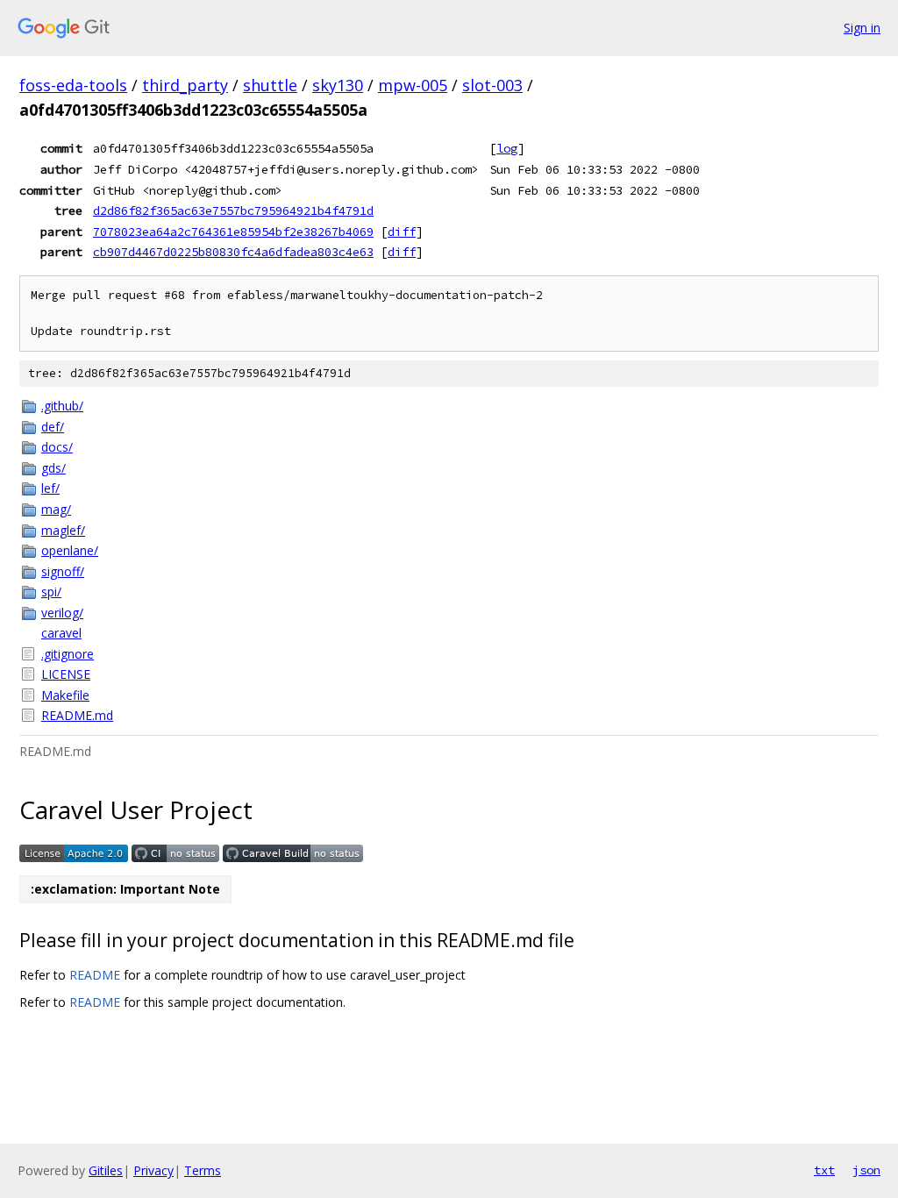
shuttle (270, 85)
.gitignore (67, 653)
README (94, 974)
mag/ (56, 509)
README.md (77, 715)
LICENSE (65, 674)
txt (824, 1170)
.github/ (62, 405)
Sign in (862, 27)
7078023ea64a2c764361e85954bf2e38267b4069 (233, 231)
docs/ (57, 447)
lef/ (50, 488)
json (866, 1170)
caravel (61, 632)
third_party (185, 85)
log (506, 148)
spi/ (51, 591)
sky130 (337, 85)
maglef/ (63, 530)
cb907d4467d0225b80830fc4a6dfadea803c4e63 (233, 252)
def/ (52, 426)
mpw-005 (412, 85)
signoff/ (62, 571)
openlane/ (69, 550)
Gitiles (106, 1170)
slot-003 (492, 85)
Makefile (65, 695)
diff (402, 231)
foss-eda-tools (73, 85)
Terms (202, 1170)
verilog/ (62, 612)
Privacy (153, 1170)
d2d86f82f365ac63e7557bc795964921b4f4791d (233, 210)
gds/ (53, 468)
